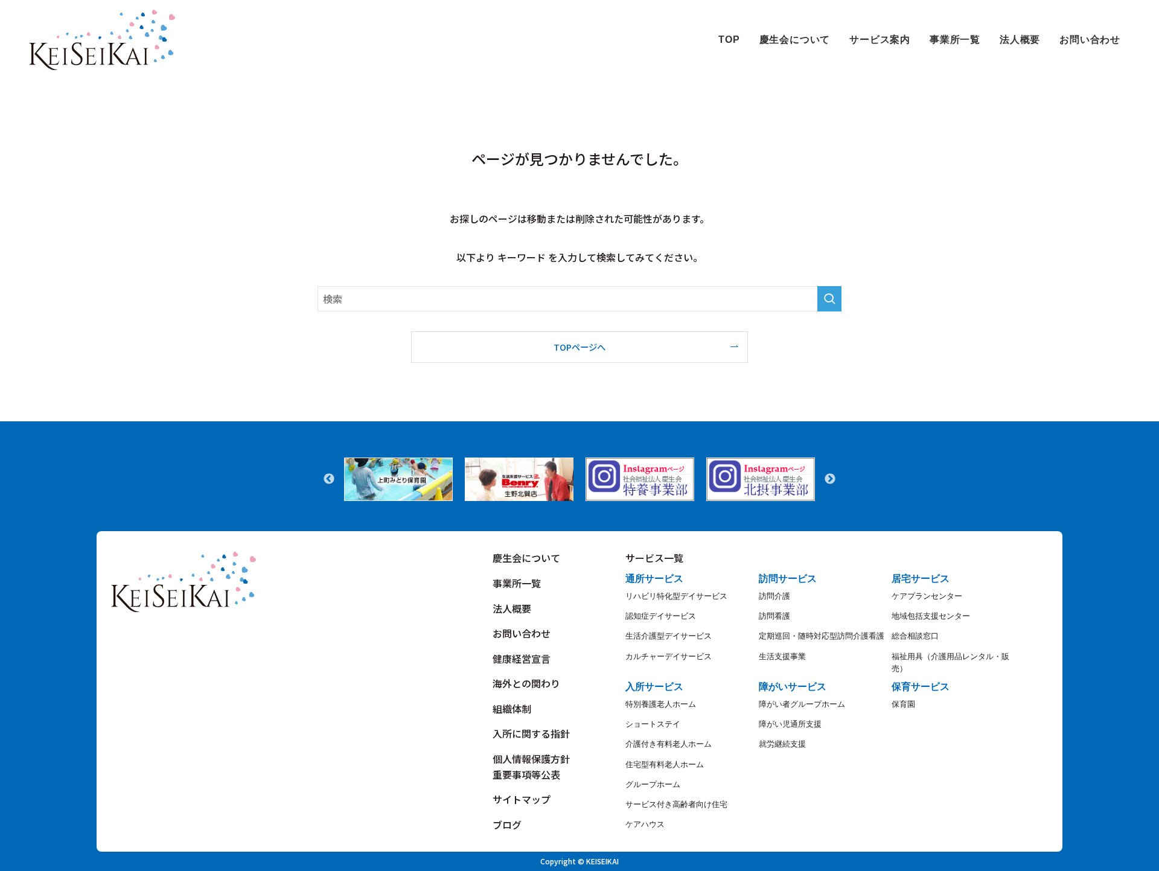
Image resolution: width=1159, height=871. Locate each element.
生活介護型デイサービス (668, 635)
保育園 (903, 704)
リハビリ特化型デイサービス (676, 596)
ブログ (507, 824)
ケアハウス (645, 824)
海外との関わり (526, 683)
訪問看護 (774, 616)
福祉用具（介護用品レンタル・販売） (950, 662)
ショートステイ (652, 724)
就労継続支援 (782, 743)
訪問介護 (774, 596)
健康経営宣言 (522, 658)
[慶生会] (102, 40)
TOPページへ (579, 346)
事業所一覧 (517, 583)
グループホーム (652, 784)
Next (830, 479)
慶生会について (526, 557)
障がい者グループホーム (802, 704)
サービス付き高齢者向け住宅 (676, 804)
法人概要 (512, 608)
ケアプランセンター (927, 596)
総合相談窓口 (915, 635)
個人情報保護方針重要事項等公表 (531, 766)
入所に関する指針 (531, 733)
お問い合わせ (522, 633)
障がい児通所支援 (790, 724)
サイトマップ (522, 799)
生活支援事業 (782, 656)
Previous (329, 479)
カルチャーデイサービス (668, 656)
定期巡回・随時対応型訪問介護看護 (821, 635)
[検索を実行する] (829, 298)
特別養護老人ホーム (660, 704)
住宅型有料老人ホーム (664, 764)
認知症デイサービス (660, 616)
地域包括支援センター (931, 616)
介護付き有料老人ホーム (668, 743)
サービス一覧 (654, 557)
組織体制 (512, 708)
